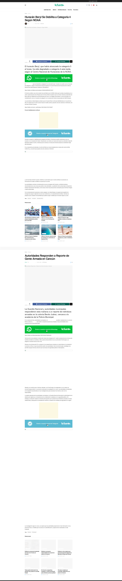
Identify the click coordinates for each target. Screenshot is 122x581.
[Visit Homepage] (56, 5)
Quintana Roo (47, 9)
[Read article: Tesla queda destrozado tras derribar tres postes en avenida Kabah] (32, 563)
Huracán (34, 198)
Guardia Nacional (52, 320)
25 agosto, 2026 (28, 240)
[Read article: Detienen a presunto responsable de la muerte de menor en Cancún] (48, 545)
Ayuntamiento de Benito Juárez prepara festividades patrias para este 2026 (32, 219)
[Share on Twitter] (71, 61)
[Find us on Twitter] (89, 5)
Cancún (29, 13)
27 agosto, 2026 (28, 222)
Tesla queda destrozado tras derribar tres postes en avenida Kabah (32, 571)
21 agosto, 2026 (61, 240)
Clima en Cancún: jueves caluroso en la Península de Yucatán (47, 219)
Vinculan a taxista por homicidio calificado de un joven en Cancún (64, 571)
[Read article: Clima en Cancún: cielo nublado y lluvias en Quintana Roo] (65, 211)
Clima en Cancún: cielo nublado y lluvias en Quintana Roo (65, 219)
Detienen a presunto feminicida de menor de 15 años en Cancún (32, 553)
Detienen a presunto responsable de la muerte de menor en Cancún (47, 553)
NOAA (50, 87)
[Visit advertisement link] (48, 78)
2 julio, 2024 (37, 23)
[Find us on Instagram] (91, 5)
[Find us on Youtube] (93, 5)
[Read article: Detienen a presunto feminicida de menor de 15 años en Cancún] (32, 545)
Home (26, 13)
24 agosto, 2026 (45, 240)
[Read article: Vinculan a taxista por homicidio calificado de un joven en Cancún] (65, 563)
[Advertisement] (48, 120)
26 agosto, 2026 (61, 222)
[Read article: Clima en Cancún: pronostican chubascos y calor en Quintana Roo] (65, 229)
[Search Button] (96, 5)
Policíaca (75, 9)
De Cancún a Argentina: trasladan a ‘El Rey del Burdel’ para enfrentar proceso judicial (48, 571)
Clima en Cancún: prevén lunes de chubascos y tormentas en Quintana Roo (48, 237)
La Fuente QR (31, 262)
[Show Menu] (25, 5)
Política (70, 9)
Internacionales (62, 9)
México (54, 9)
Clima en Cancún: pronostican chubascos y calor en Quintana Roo (65, 237)
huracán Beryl (29, 84)
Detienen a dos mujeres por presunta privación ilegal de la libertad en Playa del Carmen (65, 553)
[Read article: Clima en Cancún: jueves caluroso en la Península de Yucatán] (48, 211)
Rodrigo (30, 23)
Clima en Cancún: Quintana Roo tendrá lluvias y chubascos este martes (31, 237)
